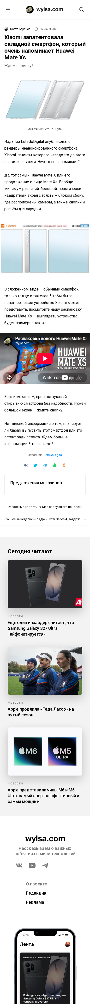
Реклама (35, 902)
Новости (15, 616)
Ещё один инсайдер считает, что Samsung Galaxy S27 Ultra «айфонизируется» (41, 628)
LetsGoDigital (53, 455)
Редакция (36, 893)
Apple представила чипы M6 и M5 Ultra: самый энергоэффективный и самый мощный (43, 795)
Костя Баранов (20, 29)
